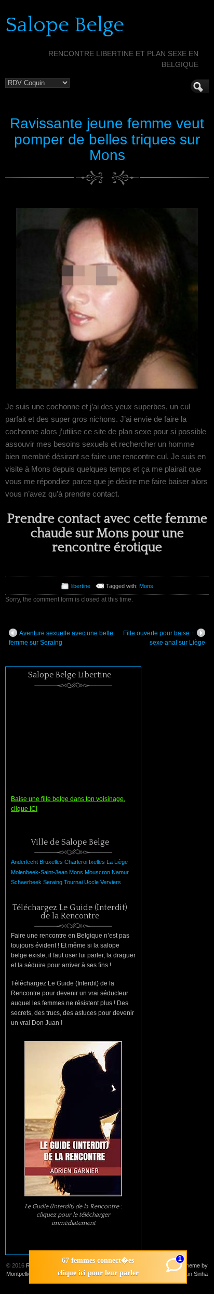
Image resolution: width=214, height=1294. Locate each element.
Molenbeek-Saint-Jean (39, 872)
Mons (146, 586)
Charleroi (75, 862)
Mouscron (97, 872)
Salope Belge (64, 25)
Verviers (110, 882)
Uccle (91, 882)
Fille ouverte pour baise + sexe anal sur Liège (164, 638)
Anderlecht (24, 862)
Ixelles (97, 862)
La (109, 862)
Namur (120, 872)
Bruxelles (51, 862)
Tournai (73, 882)
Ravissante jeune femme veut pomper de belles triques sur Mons (107, 139)
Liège (121, 862)
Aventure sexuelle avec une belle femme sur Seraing (61, 638)
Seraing (52, 882)
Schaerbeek (26, 882)
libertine (80, 586)
